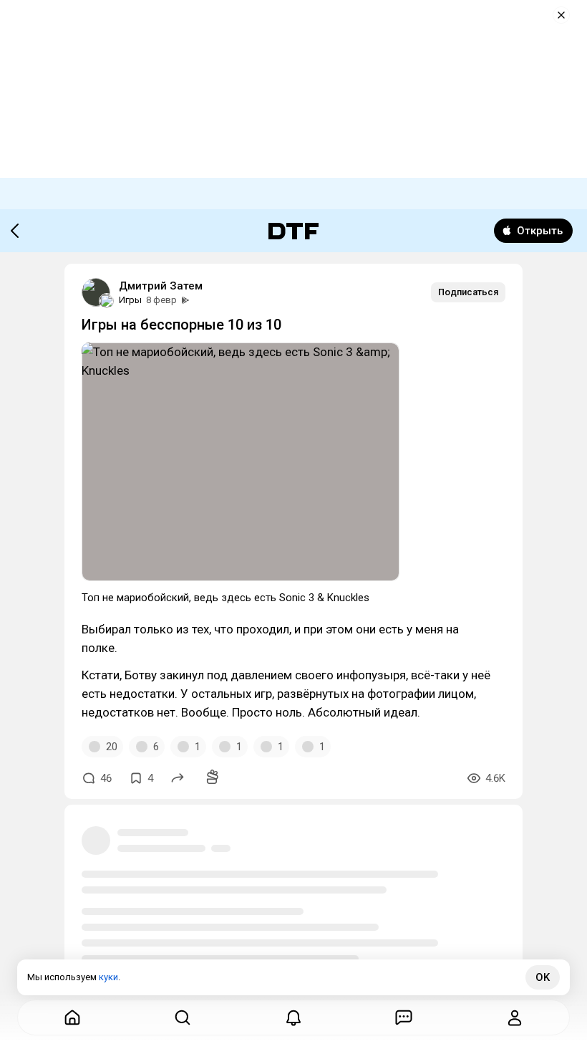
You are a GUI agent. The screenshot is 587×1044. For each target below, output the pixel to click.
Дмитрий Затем (161, 285)
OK (542, 977)
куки (108, 977)
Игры (130, 299)
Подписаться (468, 292)
